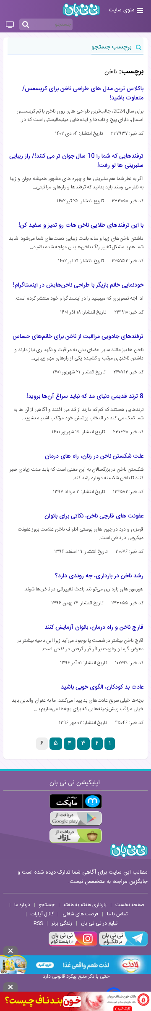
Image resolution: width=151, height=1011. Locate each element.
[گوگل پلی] (75, 818)
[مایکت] (75, 801)
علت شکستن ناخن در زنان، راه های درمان (94, 456)
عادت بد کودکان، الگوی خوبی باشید (102, 687)
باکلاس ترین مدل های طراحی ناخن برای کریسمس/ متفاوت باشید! (82, 93)
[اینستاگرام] (73, 945)
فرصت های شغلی (80, 914)
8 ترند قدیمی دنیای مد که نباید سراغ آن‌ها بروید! (84, 396)
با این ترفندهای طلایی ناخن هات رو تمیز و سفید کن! (80, 225)
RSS (38, 923)
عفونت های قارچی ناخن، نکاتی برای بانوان (93, 516)
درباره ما (22, 905)
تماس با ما (117, 914)
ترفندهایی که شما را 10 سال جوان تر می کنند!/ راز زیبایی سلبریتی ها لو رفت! (76, 161)
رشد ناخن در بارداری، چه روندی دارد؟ (99, 576)
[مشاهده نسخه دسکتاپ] (9, 25)
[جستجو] (25, 25)
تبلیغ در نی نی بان (99, 923)
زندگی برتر (62, 923)
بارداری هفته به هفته (85, 905)
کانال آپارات (42, 914)
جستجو (47, 905)
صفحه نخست (129, 905)
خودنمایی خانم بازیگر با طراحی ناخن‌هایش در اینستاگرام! (78, 285)
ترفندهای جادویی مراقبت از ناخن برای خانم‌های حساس (78, 336)
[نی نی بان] (81, 10)
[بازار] (75, 836)
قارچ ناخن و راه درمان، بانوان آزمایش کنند (93, 627)
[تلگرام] (122, 945)
